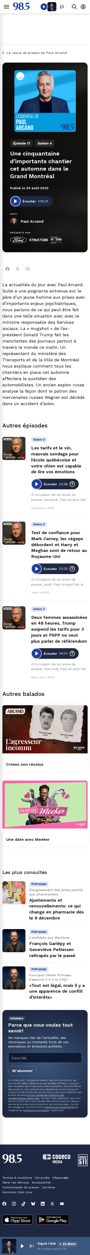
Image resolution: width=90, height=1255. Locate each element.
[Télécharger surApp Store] (17, 1220)
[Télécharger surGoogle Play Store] (52, 1220)
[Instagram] (14, 1204)
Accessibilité (41, 1182)
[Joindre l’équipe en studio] (62, 6)
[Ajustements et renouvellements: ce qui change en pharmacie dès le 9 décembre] (13, 892)
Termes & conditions (17, 1177)
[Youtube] (62, 1204)
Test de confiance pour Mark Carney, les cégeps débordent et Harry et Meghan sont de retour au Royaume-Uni (59, 544)
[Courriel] (28, 269)
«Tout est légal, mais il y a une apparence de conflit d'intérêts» (57, 991)
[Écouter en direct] (44, 7)
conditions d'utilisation (36, 1110)
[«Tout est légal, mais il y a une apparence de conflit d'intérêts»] (13, 978)
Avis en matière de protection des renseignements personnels (36, 1096)
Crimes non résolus (24, 764)
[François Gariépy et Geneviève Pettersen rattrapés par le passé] (13, 940)
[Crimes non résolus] (45, 729)
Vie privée (42, 1177)
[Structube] (39, 240)
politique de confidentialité (59, 1107)
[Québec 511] (83, 1165)
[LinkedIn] (43, 1204)
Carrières (48, 1187)
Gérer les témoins (15, 1182)
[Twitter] (17, 269)
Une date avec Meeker (28, 839)
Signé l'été (46, 1243)
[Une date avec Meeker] (45, 805)
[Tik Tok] (23, 1204)
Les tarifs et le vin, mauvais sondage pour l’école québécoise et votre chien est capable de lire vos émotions (56, 459)
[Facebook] (7, 269)
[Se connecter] (83, 6)
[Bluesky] (33, 1204)
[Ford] (18, 240)
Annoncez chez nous (17, 1192)
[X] (52, 1204)
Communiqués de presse (20, 1187)
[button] (22, 1246)
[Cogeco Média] (56, 1162)
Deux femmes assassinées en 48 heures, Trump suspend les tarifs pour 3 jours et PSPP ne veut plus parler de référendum (59, 629)
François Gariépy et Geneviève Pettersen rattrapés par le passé (52, 949)
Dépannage (61, 1177)
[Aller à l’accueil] (21, 8)
